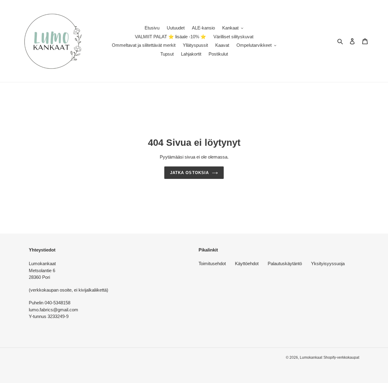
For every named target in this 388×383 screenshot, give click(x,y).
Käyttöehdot (247, 263)
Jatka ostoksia (189, 172)
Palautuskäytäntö (285, 263)
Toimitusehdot (212, 263)
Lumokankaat (311, 357)
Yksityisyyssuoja (328, 263)
